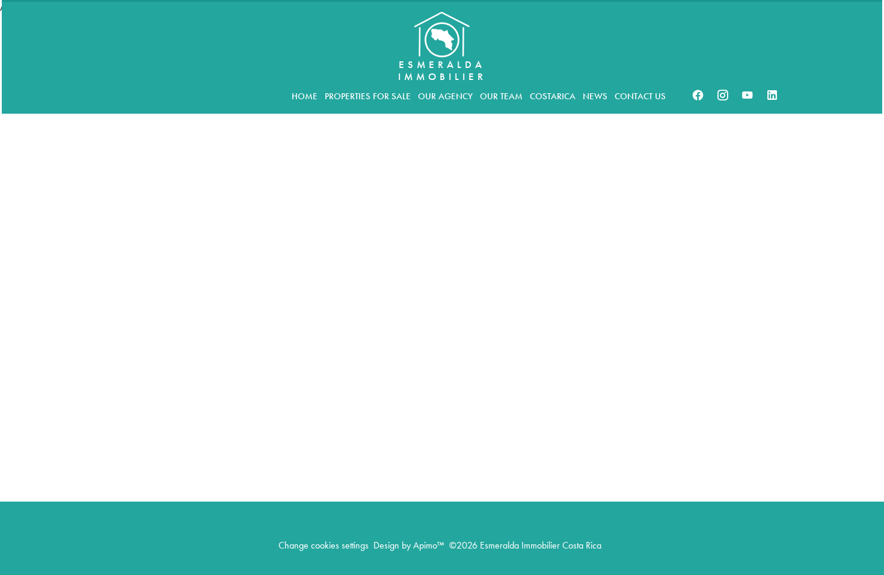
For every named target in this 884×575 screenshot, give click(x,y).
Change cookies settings (323, 545)
